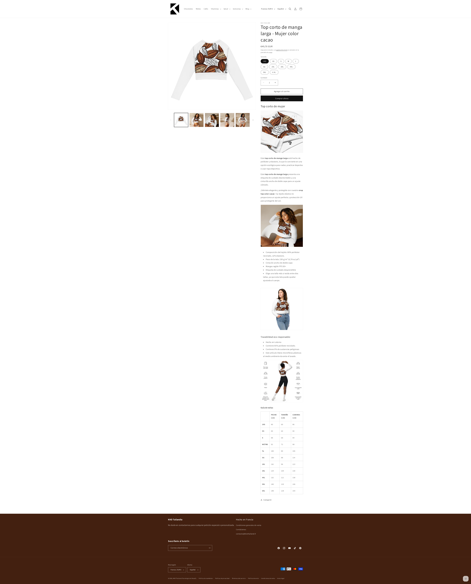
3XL (282, 67)
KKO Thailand (177, 578)
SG (264, 67)
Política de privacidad (222, 578)
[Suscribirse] (209, 548)
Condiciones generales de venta (248, 525)
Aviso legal (280, 578)
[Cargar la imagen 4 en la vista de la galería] (227, 120)
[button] (215, 8)
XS (273, 61)
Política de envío (253, 578)
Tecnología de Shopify (189, 578)
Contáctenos (241, 529)
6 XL (274, 72)
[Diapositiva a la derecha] (253, 120)
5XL (264, 72)
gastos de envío (281, 50)
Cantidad (264, 78)
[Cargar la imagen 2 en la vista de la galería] (196, 120)
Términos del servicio (239, 578)
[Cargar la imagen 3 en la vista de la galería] (212, 120)
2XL (273, 67)
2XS (264, 61)
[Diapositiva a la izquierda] (170, 120)
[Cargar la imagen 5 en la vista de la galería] (243, 120)
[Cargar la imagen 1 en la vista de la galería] (181, 120)
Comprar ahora (281, 98)
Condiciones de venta (268, 578)
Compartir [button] (267, 500)
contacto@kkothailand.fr (246, 534)
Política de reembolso (206, 578)
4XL (291, 67)
